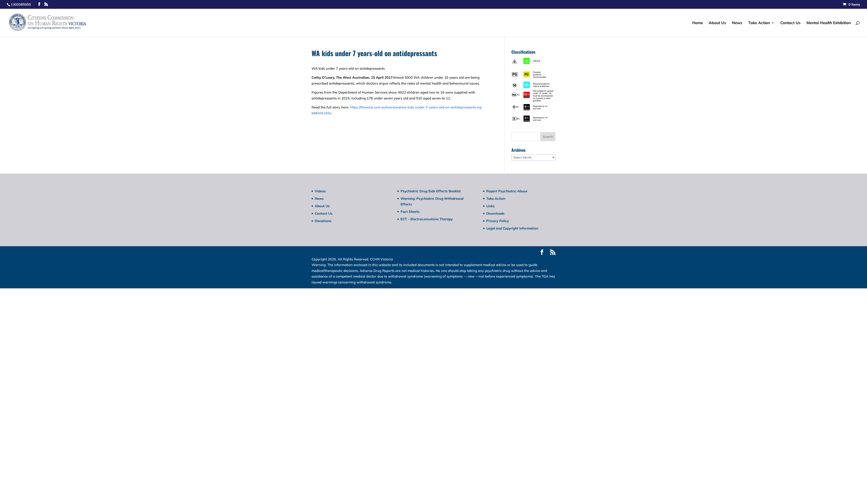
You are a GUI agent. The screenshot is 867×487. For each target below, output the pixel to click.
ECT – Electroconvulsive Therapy (427, 219)
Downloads (495, 213)
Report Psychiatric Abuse (506, 191)
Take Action (759, 23)
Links (490, 206)
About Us (717, 23)
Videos (320, 191)
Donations (323, 221)
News (737, 23)
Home (697, 23)
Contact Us (790, 23)
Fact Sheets (410, 211)
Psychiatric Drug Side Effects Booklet (431, 191)
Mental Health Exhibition (828, 23)
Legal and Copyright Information (512, 228)
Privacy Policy (497, 221)
